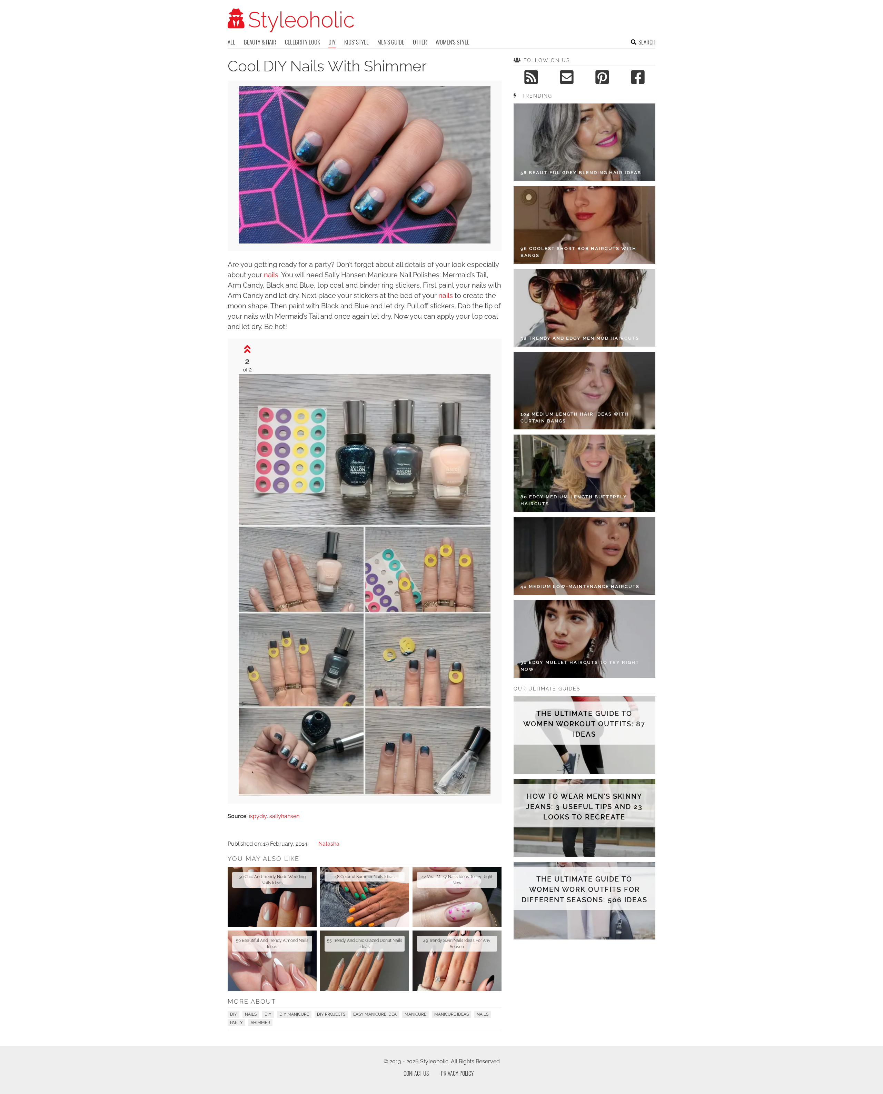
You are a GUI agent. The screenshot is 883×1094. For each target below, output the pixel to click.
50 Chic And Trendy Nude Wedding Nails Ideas (272, 879)
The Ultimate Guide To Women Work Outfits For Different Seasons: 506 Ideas (584, 889)
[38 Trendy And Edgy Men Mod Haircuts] (584, 308)
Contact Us (416, 1073)
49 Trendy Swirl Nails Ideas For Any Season (456, 943)
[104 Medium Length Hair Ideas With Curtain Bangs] (584, 390)
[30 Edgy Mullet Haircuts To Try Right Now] (584, 639)
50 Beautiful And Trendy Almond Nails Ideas (272, 943)
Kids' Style (356, 42)
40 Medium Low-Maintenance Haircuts (579, 586)
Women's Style (452, 42)
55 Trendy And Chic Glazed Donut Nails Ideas (364, 943)
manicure (415, 1014)
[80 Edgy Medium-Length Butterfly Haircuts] (584, 473)
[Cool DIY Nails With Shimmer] (364, 794)
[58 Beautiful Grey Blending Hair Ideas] (584, 142)
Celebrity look (302, 42)
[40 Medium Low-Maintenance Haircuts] (584, 556)
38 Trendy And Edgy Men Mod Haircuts (579, 338)
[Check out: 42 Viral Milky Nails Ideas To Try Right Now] (457, 897)
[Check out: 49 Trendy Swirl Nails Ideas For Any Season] (457, 961)
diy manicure (294, 1014)
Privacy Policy (457, 1073)
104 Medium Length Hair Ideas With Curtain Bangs (574, 417)
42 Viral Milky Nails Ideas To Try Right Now (457, 879)
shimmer (260, 1022)
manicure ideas (451, 1014)
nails (271, 275)
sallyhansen (284, 816)
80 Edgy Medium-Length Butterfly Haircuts (573, 500)
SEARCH (646, 42)
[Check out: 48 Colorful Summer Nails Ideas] (364, 897)
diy (268, 1014)
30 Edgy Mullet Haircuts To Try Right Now (579, 666)
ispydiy (258, 816)
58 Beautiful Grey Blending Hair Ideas (580, 172)
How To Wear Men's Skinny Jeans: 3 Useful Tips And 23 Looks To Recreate (584, 806)
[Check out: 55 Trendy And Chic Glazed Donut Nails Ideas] (364, 961)
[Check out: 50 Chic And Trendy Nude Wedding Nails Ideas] (272, 897)
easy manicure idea (375, 1014)
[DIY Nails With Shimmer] (364, 241)
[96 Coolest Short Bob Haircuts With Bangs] (584, 225)
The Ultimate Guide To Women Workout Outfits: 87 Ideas (584, 723)
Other (420, 42)
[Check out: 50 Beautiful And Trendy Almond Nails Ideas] (272, 961)
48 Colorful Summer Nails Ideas (365, 876)
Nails (251, 1014)
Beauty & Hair (260, 42)
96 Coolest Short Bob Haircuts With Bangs (578, 252)
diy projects (331, 1014)
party (236, 1022)
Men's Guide (390, 42)
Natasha (328, 844)
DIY (332, 42)
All (231, 42)
